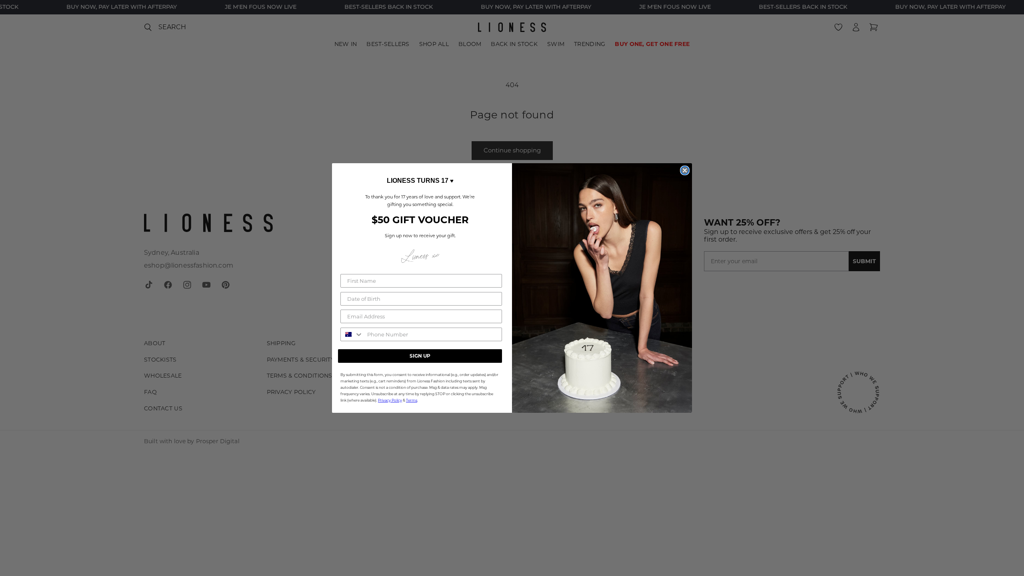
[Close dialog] (685, 170)
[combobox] (352, 334)
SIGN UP (420, 356)
